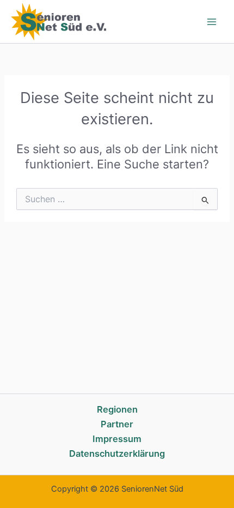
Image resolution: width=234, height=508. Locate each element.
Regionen (117, 409)
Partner (117, 424)
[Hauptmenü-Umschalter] (211, 21)
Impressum (117, 438)
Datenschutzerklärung (117, 453)
